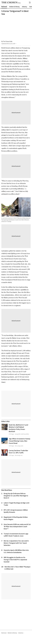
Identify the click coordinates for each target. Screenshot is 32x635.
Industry (20, 633)
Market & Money (12, 633)
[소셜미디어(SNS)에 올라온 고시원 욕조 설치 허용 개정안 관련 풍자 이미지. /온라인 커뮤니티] (4, 427)
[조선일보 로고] (11, 3)
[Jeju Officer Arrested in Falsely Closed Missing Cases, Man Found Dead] (4, 441)
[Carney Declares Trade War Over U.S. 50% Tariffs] (4, 452)
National (3, 633)
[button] (30, 2)
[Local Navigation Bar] (30, 2)
